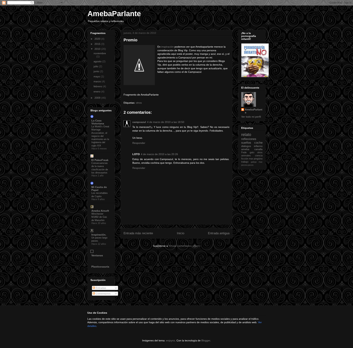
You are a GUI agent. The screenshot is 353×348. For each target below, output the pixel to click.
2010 (98, 48)
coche (258, 142)
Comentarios (102, 293)
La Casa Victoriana (97, 122)
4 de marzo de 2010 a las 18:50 (165, 122)
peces (251, 165)
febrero (98, 86)
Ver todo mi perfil (251, 116)
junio (97, 71)
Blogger (205, 340)
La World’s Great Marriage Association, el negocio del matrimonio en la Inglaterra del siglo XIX (100, 136)
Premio (130, 40)
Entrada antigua (218, 233)
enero (97, 91)
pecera (244, 165)
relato (246, 134)
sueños (246, 142)
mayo (97, 76)
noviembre (100, 53)
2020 (98, 38)
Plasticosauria (100, 266)
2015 (98, 43)
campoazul (139, 122)
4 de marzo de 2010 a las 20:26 (159, 154)
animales (246, 155)
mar (251, 158)
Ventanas (97, 255)
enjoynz (170, 340)
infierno (258, 146)
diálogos (246, 146)
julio (96, 66)
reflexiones (248, 139)
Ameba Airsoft (100, 210)
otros (139, 102)
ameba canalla (252, 149)
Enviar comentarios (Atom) (184, 245)
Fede (244, 152)
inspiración (167, 46)
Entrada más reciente (138, 233)
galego (254, 162)
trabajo (244, 162)
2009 (98, 97)
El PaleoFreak (99, 160)
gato (252, 152)
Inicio (180, 233)
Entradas (100, 287)
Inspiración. (98, 234)
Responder (138, 142)
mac (261, 162)
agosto (98, 61)
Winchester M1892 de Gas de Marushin (99, 217)
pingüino (258, 158)
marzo (98, 81)
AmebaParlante (114, 14)
